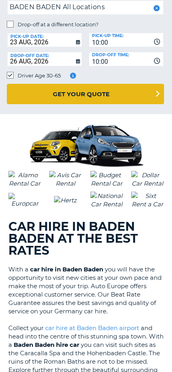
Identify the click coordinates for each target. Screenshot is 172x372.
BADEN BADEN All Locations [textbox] (57, 7)
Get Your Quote (81, 94)
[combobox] (126, 40)
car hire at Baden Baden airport (92, 328)
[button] (156, 8)
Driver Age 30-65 (39, 75)
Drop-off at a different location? (58, 24)
